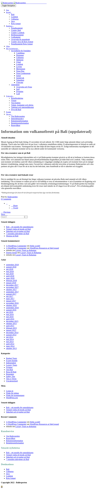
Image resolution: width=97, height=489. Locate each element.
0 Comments (6, 199)
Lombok (14, 17)
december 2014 (12, 332)
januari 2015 (11, 330)
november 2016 (12, 303)
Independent (11, 363)
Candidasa (20, 53)
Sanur (18, 76)
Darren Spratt (11, 253)
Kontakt (8, 112)
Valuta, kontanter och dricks (22, 105)
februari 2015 (11, 328)
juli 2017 (9, 296)
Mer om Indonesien (12, 49)
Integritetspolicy (17, 119)
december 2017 (12, 285)
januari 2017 (11, 301)
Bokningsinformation (19, 121)
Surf (18, 89)
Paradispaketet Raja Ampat (22, 44)
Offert (8, 46)
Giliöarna (15, 19)
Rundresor (9, 26)
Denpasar (20, 55)
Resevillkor (15, 125)
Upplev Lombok (17, 33)
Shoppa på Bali (12, 236)
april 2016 (10, 319)
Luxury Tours (11, 365)
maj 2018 (10, 274)
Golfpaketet (15, 37)
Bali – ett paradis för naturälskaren (19, 227)
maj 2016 (10, 317)
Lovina (19, 66)
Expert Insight (11, 361)
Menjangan (20, 69)
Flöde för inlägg (12, 393)
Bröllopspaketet (17, 35)
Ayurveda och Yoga (24, 87)
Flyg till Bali (16, 109)
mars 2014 (10, 346)
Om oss (8, 114)
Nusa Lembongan (23, 73)
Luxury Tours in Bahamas (25, 250)
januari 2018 (11, 283)
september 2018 (12, 265)
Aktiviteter (15, 85)
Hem (7, 10)
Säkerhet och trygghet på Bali (18, 231)
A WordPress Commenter (16, 246)
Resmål (8, 12)
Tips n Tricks (11, 379)
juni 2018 (10, 271)
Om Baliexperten (18, 116)
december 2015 (12, 321)
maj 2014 (10, 342)
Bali (12, 14)
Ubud (18, 62)
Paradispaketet (17, 28)
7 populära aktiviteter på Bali (17, 234)
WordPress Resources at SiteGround (44, 248)
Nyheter (9, 367)
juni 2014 (10, 339)
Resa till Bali (11, 372)
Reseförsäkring (17, 98)
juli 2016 (9, 312)
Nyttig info (9, 96)
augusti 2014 (11, 335)
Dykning (19, 91)
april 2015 (10, 326)
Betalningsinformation (20, 123)
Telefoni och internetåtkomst (22, 107)
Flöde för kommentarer (15, 395)
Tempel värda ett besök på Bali (18, 229)
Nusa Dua (20, 71)
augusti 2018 (11, 267)
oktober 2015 (11, 323)
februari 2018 (11, 280)
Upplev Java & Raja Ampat (22, 42)
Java (13, 21)
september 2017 (12, 292)
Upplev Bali (16, 30)
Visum (13, 100)
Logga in (9, 391)
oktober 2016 (11, 305)
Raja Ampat (16, 24)
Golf (18, 94)
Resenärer (10, 374)
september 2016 (12, 308)
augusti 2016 (11, 310)
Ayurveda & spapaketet (20, 39)
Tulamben (20, 80)
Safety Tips (10, 376)
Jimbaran (19, 60)
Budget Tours (11, 358)
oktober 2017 (11, 289)
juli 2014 (9, 337)
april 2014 (10, 344)
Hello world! (35, 246)
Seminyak (20, 78)
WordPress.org (12, 398)
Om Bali (9, 370)
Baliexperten (12, 197)
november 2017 (12, 287)
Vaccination (15, 103)
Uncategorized (12, 381)
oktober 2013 (11, 348)
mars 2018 (10, 278)
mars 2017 (10, 299)
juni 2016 (10, 314)
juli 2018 (9, 269)
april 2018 (10, 276)
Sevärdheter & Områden (21, 51)
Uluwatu (19, 82)
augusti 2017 (11, 294)
